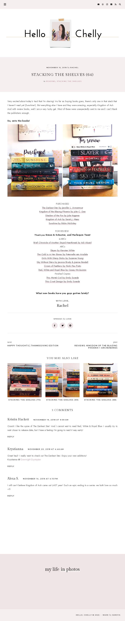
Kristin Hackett (18, 419)
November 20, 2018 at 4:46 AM (46, 449)
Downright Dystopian (31, 459)
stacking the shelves (69, 81)
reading (50, 81)
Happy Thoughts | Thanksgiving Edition (33, 344)
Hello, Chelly (84, 615)
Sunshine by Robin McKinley (62, 223)
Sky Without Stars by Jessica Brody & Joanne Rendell (62, 262)
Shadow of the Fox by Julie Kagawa (62, 215)
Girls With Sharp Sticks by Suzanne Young (62, 258)
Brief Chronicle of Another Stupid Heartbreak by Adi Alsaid (62, 242)
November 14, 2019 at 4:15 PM (40, 479)
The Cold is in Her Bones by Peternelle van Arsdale (62, 254)
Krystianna (15, 449)
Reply (10, 437)
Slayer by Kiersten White (62, 250)
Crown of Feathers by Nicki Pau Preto (62, 266)
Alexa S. (12, 478)
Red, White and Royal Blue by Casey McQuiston (62, 270)
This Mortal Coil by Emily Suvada (62, 277)
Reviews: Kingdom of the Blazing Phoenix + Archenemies (96, 345)
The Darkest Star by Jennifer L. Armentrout (62, 207)
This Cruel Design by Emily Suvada (62, 281)
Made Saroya (111, 615)
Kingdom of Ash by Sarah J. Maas (62, 219)
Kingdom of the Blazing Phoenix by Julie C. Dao (62, 211)
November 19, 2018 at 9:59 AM (51, 420)
